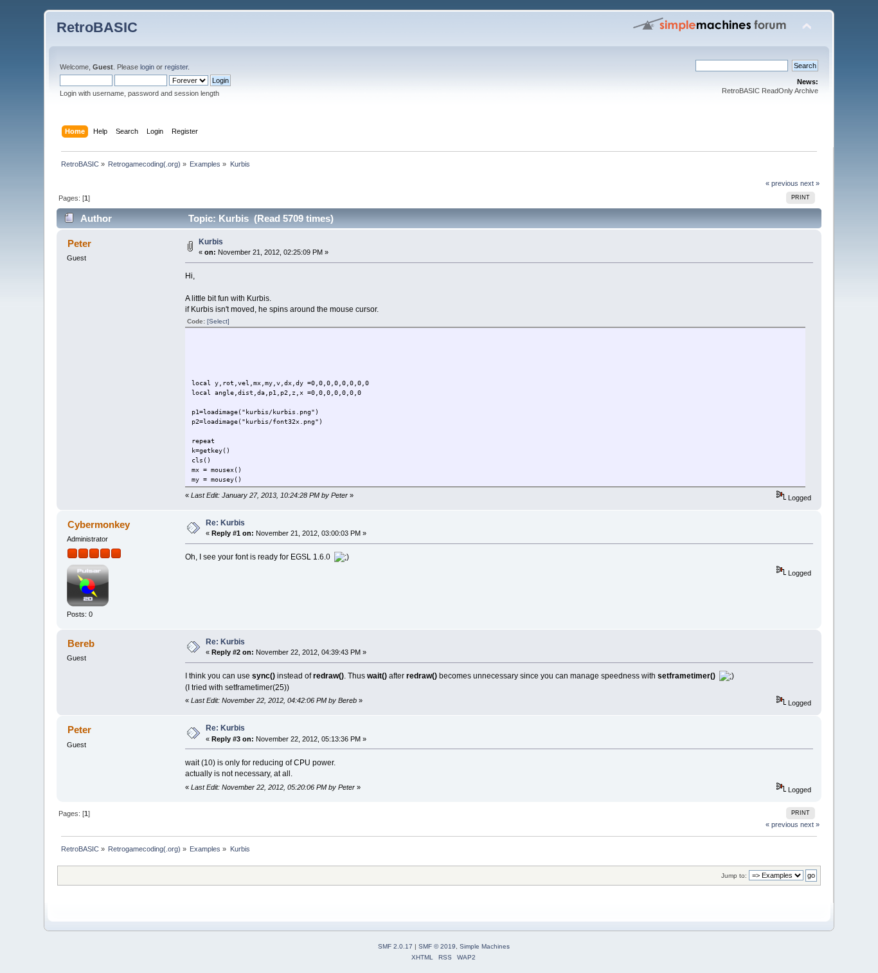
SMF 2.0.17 (395, 946)
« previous (782, 183)
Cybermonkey (98, 524)
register (176, 67)
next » (810, 183)
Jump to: (734, 875)
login (147, 67)
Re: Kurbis (225, 522)
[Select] (218, 321)
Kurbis (211, 241)
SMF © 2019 (437, 946)
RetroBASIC (97, 27)
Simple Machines (485, 946)
